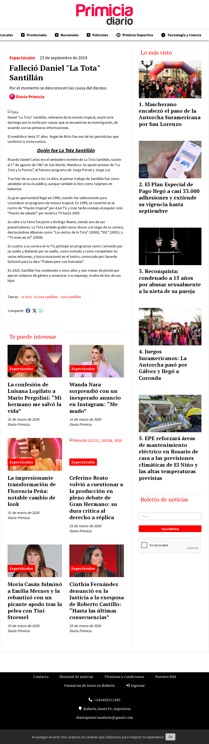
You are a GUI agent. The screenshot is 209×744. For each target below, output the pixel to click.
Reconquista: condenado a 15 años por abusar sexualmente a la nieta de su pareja (170, 281)
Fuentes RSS (165, 676)
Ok (170, 736)
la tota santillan (46, 296)
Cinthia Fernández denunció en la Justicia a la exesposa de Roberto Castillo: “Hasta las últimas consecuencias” (96, 601)
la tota (26, 296)
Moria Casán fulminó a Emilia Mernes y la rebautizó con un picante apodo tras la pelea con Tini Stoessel (35, 601)
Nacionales (70, 35)
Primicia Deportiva (137, 35)
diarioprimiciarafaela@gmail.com (104, 717)
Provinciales (37, 35)
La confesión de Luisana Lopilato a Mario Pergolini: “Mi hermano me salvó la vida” (34, 397)
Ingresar (137, 685)
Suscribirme (170, 529)
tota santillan (71, 296)
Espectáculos (22, 58)
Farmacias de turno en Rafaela (89, 685)
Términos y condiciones (124, 676)
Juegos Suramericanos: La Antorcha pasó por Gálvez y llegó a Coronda (163, 364)
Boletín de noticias (164, 499)
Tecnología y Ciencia (184, 35)
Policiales (100, 35)
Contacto (40, 676)
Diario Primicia (30, 96)
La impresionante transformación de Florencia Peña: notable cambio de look (32, 491)
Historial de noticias (76, 676)
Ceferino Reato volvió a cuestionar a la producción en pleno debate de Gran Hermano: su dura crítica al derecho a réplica (96, 497)
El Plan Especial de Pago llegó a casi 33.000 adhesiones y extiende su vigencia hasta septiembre (169, 197)
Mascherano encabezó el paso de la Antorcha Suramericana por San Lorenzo (169, 114)
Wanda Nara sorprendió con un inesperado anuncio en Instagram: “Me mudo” (95, 397)
